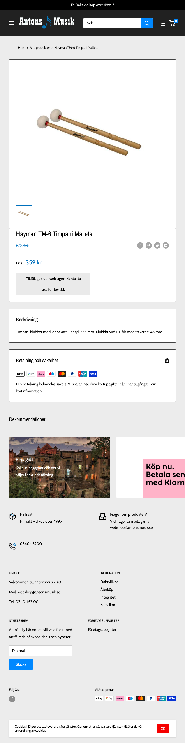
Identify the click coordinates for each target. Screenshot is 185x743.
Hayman (23, 246)
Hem (21, 48)
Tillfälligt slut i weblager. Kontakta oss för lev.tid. (53, 284)
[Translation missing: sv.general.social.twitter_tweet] (157, 245)
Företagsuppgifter (102, 629)
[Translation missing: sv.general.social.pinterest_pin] (149, 245)
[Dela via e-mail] (166, 245)
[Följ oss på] (12, 699)
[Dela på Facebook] (140, 245)
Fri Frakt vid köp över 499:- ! (92, 5)
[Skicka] (147, 23)
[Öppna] (11, 23)
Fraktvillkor (109, 582)
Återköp (106, 589)
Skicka (21, 664)
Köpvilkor (107, 604)
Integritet (108, 597)
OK (163, 729)
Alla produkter (40, 48)
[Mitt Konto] (163, 23)
